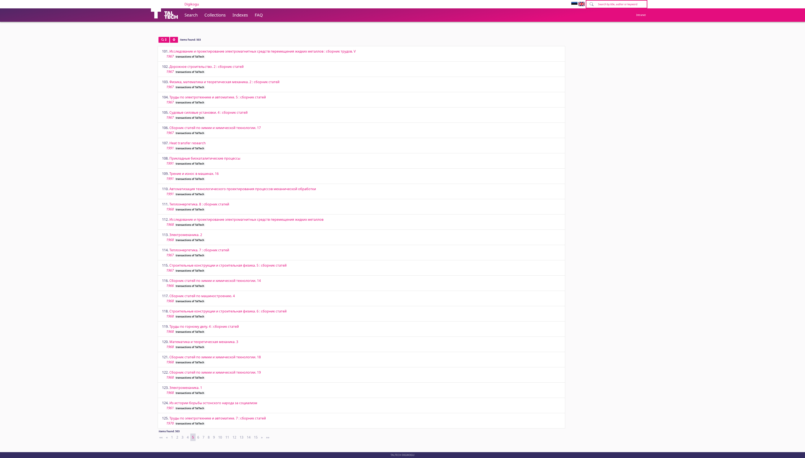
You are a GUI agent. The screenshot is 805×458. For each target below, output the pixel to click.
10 (220, 437)
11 (227, 437)
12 (234, 437)
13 (241, 437)
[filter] (163, 40)
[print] (174, 40)
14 (249, 437)
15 (256, 437)
